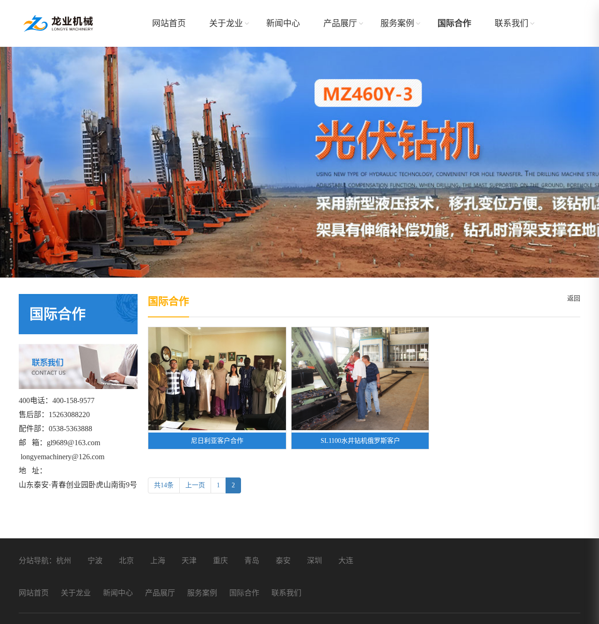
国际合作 (454, 23)
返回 (571, 298)
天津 (189, 561)
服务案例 (397, 23)
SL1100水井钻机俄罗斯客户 (360, 440)
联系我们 (511, 23)
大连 (345, 561)
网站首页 (169, 23)
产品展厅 (340, 23)
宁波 (95, 561)
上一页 (195, 485)
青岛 (251, 561)
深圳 (314, 561)
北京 (126, 561)
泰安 (283, 561)
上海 (157, 561)
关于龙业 (226, 23)
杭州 (63, 561)
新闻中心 (283, 23)
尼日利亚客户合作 (217, 440)
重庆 (220, 561)
